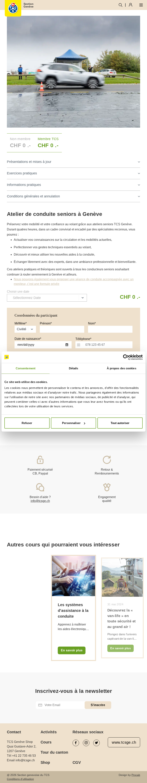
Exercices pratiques (22, 173)
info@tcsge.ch (40, 500)
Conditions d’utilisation (20, 779)
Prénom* (46, 323)
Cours (46, 742)
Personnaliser (71, 423)
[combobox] (78, 345)
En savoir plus (71, 650)
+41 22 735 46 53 (24, 755)
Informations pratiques (24, 185)
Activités (49, 732)
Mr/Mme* (21, 323)
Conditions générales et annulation (33, 196)
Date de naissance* (28, 338)
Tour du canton (54, 752)
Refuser (27, 423)
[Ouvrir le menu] (141, 5)
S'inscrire (98, 705)
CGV (77, 762)
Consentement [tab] (25, 368)
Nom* (92, 323)
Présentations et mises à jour (29, 162)
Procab (135, 774)
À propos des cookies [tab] (121, 368)
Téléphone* (83, 339)
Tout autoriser (120, 423)
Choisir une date (18, 291)
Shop (45, 762)
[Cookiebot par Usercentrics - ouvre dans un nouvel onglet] (126, 357)
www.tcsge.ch (124, 742)
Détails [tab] (73, 368)
